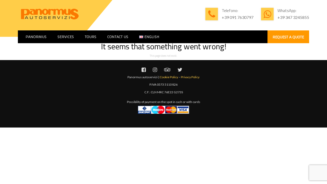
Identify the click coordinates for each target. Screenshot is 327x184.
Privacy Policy (190, 77)
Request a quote (288, 37)
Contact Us (117, 36)
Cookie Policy (169, 77)
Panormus (36, 36)
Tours (90, 36)
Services (65, 36)
